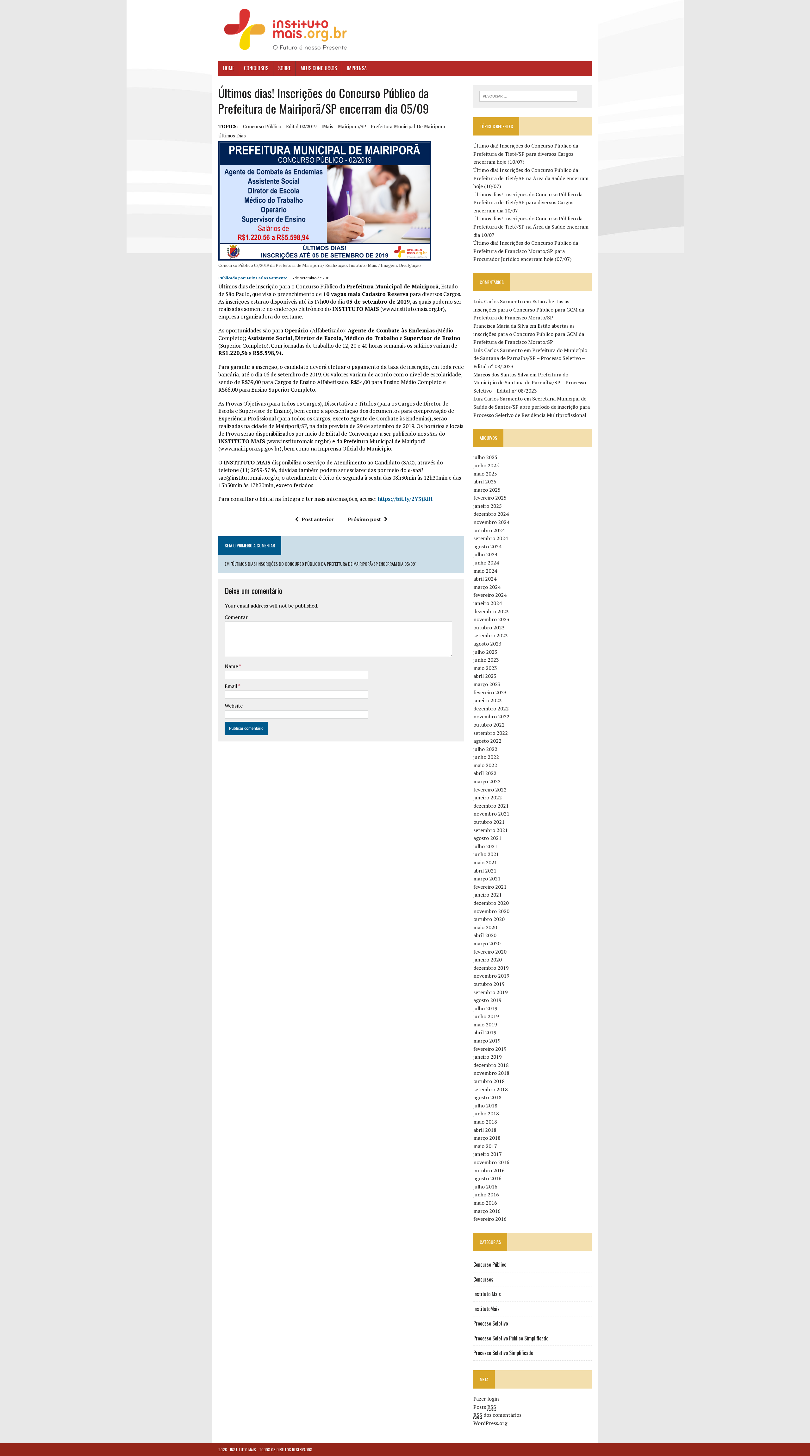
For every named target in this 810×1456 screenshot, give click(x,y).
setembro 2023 (490, 635)
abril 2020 (484, 935)
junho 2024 (486, 562)
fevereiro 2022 (490, 789)
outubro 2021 (489, 821)
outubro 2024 (489, 530)
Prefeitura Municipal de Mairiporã (408, 126)
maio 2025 (485, 473)
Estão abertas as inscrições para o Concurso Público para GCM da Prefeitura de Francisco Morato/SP (528, 309)
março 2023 (487, 684)
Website (234, 705)
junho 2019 (486, 1016)
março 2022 (487, 781)
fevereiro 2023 (490, 692)
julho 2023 (485, 651)
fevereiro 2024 (490, 594)
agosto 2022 (487, 740)
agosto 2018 (487, 1097)
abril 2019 (484, 1032)
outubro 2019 (489, 983)
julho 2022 (485, 749)
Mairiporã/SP (352, 126)
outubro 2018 (489, 1081)
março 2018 (487, 1137)
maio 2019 (485, 1024)
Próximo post (364, 519)
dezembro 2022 (491, 708)
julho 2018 (485, 1105)
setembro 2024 (490, 538)
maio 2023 (485, 668)
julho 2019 (485, 1008)
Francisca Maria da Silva (500, 325)
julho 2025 (485, 457)
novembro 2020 (491, 911)
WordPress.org (490, 1423)
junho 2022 (486, 756)
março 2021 (487, 878)
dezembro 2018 (491, 1065)
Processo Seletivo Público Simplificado (510, 1338)
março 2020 (487, 943)
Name (232, 666)
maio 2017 (485, 1146)
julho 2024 (485, 554)
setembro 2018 (490, 1089)
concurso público (262, 126)
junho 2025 (486, 465)
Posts (484, 1406)
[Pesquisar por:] (528, 95)
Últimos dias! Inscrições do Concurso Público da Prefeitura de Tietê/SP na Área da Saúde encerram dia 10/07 (531, 226)
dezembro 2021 (491, 805)
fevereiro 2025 (490, 497)
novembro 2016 (491, 1162)
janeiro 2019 (487, 1056)
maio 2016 (485, 1202)
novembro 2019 (491, 975)
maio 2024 (485, 570)
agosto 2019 (487, 1000)
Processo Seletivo (490, 1323)
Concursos (256, 68)
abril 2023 (484, 675)
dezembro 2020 (491, 902)
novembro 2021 (491, 813)
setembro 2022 (490, 732)
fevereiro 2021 (490, 886)
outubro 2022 (489, 724)
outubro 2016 (489, 1170)
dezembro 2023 (491, 611)
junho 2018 (486, 1113)
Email (231, 686)
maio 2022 (485, 765)
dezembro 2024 (491, 513)
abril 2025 (484, 481)
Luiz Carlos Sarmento (267, 277)
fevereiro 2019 (490, 1048)
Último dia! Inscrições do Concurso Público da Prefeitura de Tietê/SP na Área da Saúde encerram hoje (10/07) (531, 178)
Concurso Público (489, 1264)
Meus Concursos (319, 68)
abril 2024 (484, 578)
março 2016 (487, 1210)
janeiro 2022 (487, 797)
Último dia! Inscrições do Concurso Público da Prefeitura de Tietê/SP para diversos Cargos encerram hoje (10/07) (525, 153)
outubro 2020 (489, 919)
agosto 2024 (487, 546)
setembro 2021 (490, 830)
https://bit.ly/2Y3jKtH (405, 498)
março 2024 (487, 586)
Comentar (236, 617)
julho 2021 (485, 846)
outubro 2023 (489, 627)
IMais (327, 126)
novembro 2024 (491, 522)
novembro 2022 (491, 716)
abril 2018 (484, 1129)
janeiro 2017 (487, 1153)
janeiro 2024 (487, 603)
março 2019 (487, 1040)
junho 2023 (486, 659)
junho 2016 (486, 1194)
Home (228, 68)
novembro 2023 (491, 619)
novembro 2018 (491, 1072)
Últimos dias (232, 135)
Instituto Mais (487, 1294)
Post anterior (318, 519)
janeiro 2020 (487, 959)
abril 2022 (484, 773)
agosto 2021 (487, 838)
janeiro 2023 (487, 700)
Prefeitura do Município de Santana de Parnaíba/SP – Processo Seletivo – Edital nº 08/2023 (530, 358)
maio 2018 (485, 1121)
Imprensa (357, 68)
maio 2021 (485, 862)
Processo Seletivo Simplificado (503, 1353)
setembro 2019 (490, 992)
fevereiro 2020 (490, 951)
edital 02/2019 (301, 126)
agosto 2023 (487, 643)
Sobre (284, 68)
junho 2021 (486, 854)
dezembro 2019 (491, 967)
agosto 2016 (487, 1178)
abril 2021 (484, 870)
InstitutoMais (486, 1309)
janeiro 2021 (487, 894)
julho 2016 (485, 1186)
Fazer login (486, 1398)
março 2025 (487, 489)
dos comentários (497, 1414)
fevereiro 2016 (490, 1218)
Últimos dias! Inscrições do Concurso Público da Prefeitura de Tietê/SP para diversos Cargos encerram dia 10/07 (528, 202)
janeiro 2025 (487, 505)
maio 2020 (485, 927)
